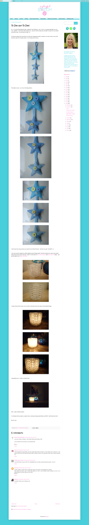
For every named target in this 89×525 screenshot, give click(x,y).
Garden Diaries (62, 18)
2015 (66, 96)
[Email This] (32, 428)
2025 (66, 78)
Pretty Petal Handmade (19, 437)
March (68, 130)
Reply (15, 446)
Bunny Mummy (51, 254)
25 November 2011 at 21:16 (29, 460)
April (68, 128)
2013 (66, 99)
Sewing (16, 18)
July (67, 123)
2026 (66, 76)
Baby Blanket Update (70, 113)
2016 (66, 94)
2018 (66, 91)
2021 (66, 85)
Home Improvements (34, 18)
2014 (66, 98)
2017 (66, 92)
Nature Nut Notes (23, 256)
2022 (66, 83)
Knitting (26, 18)
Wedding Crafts (70, 18)
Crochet (21, 18)
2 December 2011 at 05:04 (23, 479)
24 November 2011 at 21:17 (30, 437)
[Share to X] (35, 428)
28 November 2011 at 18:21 (25, 467)
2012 (66, 101)
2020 (66, 87)
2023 (66, 82)
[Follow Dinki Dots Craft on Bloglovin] (69, 71)
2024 (66, 80)
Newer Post (14, 503)
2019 (66, 89)
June (68, 124)
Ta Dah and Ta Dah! (70, 110)
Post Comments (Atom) (22, 506)
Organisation (43, 18)
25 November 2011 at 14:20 (23, 450)
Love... (67, 108)
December (69, 105)
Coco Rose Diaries (42, 254)
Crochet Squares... (70, 112)
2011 (66, 103)
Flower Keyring (69, 115)
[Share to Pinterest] (37, 428)
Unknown (16, 467)
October (68, 117)
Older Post (57, 503)
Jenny (15, 450)
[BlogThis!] (34, 428)
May (68, 126)
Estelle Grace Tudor (18, 460)
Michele (16, 479)
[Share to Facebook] (36, 428)
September (69, 119)
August (68, 121)
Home (11, 18)
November (69, 106)
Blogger (47, 516)
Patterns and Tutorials (52, 18)
